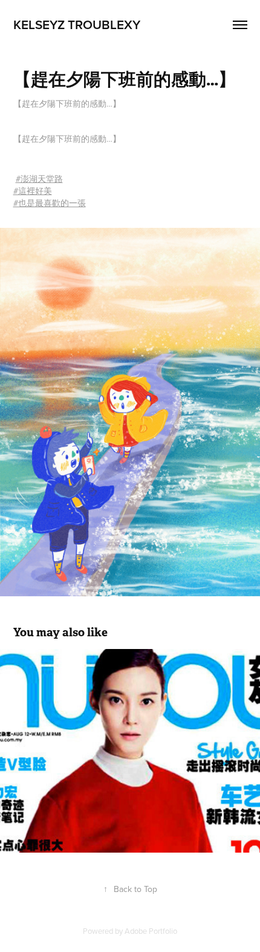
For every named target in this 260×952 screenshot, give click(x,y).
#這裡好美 (32, 191)
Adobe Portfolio (151, 930)
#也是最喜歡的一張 (49, 203)
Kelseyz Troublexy (76, 24)
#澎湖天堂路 (39, 179)
